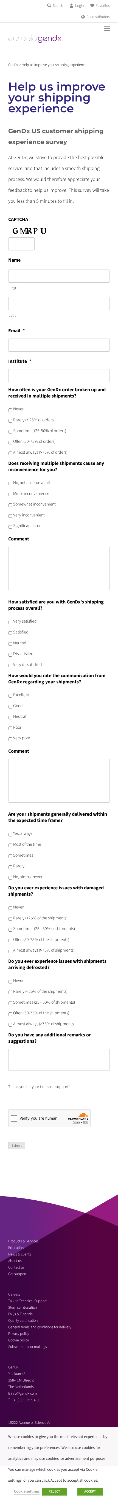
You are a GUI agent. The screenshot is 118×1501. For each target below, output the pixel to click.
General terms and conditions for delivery (39, 1327)
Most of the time (27, 844)
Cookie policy (18, 1340)
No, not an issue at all (31, 483)
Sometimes (23, 855)
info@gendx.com (24, 1393)
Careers (14, 1294)
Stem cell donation (22, 1307)
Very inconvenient (29, 515)
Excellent (21, 695)
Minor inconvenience (31, 494)
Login (79, 5)
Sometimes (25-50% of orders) (39, 431)
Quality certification (23, 1320)
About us (15, 1261)
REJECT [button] (54, 1491)
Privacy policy (18, 1333)
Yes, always (22, 833)
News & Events (19, 1254)
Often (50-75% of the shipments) (41, 940)
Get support (17, 1274)
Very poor (21, 738)
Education (16, 1248)
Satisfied (21, 632)
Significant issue (27, 526)
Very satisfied (25, 621)
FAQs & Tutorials (20, 1314)
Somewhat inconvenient (34, 504)
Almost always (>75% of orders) (40, 452)
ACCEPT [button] (90, 1491)
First (12, 288)
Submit (17, 1145)
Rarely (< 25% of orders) (34, 420)
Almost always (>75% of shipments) (44, 950)
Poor (17, 727)
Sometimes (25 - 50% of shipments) (44, 929)
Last (12, 315)
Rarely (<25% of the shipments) (40, 918)
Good (18, 706)
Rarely (18, 866)
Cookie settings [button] (27, 1491)
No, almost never (28, 877)
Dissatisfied (23, 654)
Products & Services (23, 1241)
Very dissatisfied (27, 665)
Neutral (19, 643)
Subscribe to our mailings (27, 1347)
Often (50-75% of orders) (34, 441)
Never (18, 409)
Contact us (16, 1267)
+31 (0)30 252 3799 (26, 1400)
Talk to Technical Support (27, 1301)
